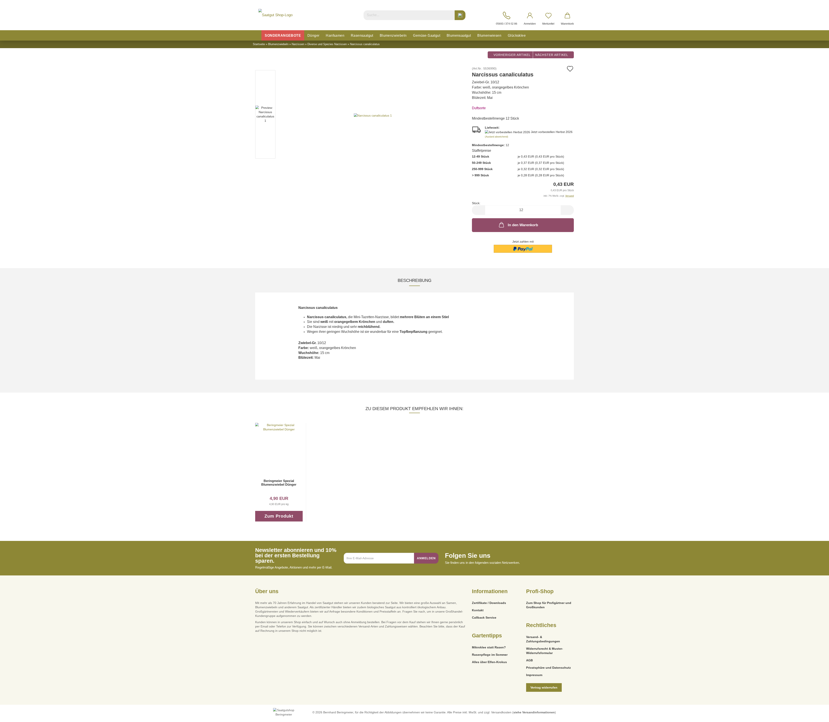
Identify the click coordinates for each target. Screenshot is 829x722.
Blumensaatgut (459, 35)
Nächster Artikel (552, 55)
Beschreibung (415, 280)
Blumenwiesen (489, 35)
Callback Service (484, 617)
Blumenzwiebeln (393, 35)
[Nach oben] (817, 715)
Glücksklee (517, 35)
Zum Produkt (278, 516)
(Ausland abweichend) (496, 136)
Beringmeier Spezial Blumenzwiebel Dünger (278, 482)
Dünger (313, 35)
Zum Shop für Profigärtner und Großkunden (548, 605)
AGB (529, 660)
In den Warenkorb (523, 225)
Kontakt (478, 610)
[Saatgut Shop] (275, 15)
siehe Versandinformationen (534, 712)
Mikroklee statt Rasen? (489, 647)
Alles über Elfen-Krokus (489, 662)
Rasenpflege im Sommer (490, 654)
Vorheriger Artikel (511, 55)
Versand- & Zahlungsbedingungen (543, 639)
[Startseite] (256, 35)
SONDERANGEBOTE (283, 35)
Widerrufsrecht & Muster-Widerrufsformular (544, 651)
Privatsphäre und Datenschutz (548, 667)
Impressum (534, 675)
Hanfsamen (335, 35)
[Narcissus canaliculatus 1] (373, 115)
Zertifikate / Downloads (489, 603)
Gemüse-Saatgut (426, 35)
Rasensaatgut (362, 35)
